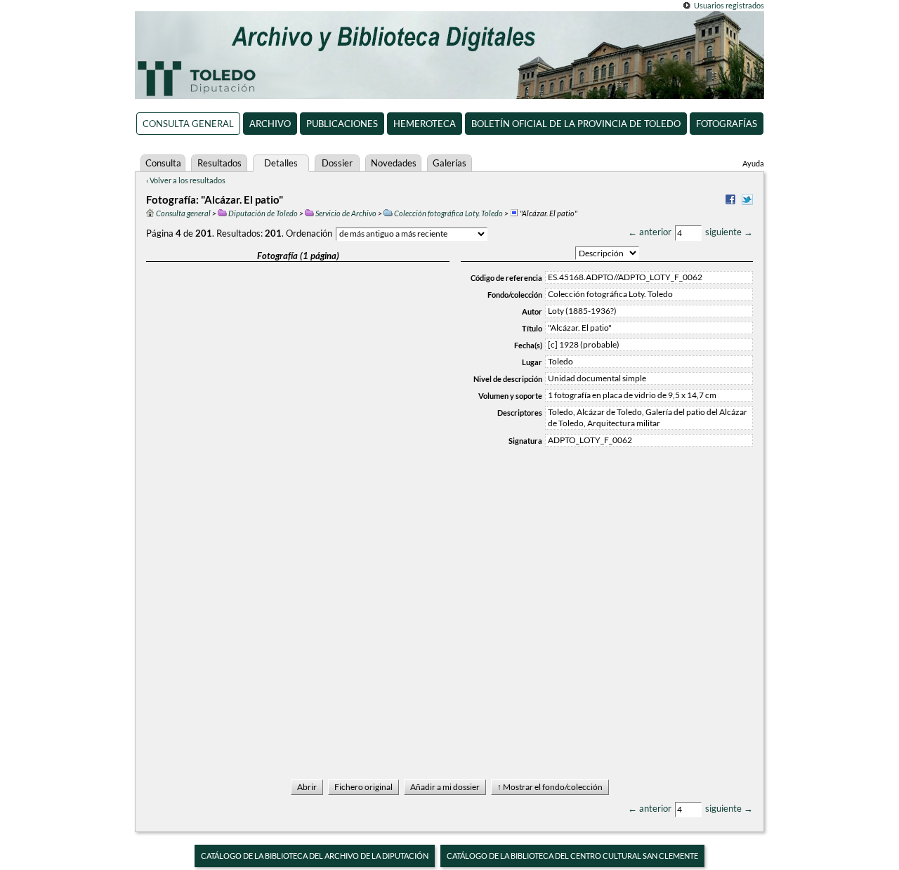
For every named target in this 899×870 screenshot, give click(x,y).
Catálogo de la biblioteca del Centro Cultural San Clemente (572, 855)
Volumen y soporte (510, 395)
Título (532, 328)
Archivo (270, 123)
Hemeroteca (424, 123)
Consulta (163, 163)
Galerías (449, 163)
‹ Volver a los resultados (185, 180)
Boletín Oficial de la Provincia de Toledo (576, 123)
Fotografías (726, 123)
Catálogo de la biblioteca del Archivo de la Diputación (314, 855)
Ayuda (753, 163)
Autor (532, 311)
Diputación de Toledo (263, 213)
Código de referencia (506, 277)
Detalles (281, 163)
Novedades (393, 163)
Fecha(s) (528, 345)
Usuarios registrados (729, 5)
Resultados (219, 163)
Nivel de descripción (507, 378)
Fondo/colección (514, 294)
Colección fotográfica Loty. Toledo (448, 213)
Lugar (532, 362)
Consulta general (188, 123)
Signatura (525, 440)
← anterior (649, 231)
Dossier (337, 163)
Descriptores (519, 412)
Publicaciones (342, 123)
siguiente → (729, 231)
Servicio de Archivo (345, 213)
